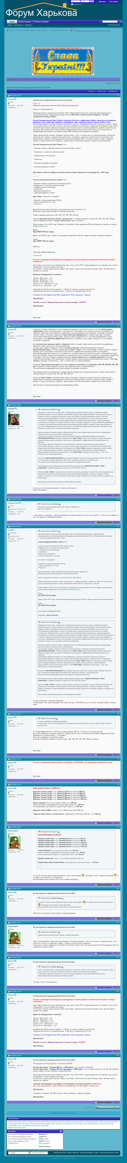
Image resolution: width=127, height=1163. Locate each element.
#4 (118, 499)
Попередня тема (57, 1113)
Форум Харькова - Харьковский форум (80, 1152)
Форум (12, 22)
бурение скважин (45, 1124)
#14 (118, 1055)
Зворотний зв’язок (60, 1152)
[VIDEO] (41, 1141)
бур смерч (22, 1124)
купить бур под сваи (106, 1124)
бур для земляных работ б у (55, 1122)
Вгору (116, 322)
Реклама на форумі (41, 22)
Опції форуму (18, 25)
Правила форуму (44, 1146)
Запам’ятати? (77, 4)
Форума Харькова (40, 226)
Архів (97, 1152)
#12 (118, 957)
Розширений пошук (114, 25)
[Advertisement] (63, 37)
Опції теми (91, 91)
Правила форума (24, 22)
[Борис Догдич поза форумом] (14, 842)
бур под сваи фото (92, 1122)
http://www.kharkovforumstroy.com (68, 589)
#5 (118, 526)
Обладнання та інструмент (59, 30)
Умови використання (107, 1152)
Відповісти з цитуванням (104, 322)
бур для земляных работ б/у (75, 1122)
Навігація (28, 25)
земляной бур (67, 1124)
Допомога (102, 1)
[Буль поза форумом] (13, 537)
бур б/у (24, 1122)
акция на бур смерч (15, 1122)
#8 (118, 784)
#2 (118, 326)
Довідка (9, 25)
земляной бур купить (80, 1124)
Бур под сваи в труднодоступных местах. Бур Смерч (31, 88)
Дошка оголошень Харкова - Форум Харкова (32, 30)
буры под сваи (56, 1124)
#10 (118, 888)
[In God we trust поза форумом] (16, 509)
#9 (118, 827)
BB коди (41, 1134)
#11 (118, 922)
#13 (118, 991)
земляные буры (93, 1124)
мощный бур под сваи (16, 1125)
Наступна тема (70, 1113)
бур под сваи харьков (107, 1122)
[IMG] (41, 1139)
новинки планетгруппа (32, 1125)
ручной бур (44, 1125)
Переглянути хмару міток (16, 1127)
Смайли (41, 1137)
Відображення (113, 91)
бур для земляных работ (36, 1122)
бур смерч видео (32, 1124)
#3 (118, 405)
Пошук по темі (102, 91)
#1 (118, 95)
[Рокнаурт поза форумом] (13, 419)
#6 (118, 713)
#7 (118, 759)
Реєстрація (114, 1)
